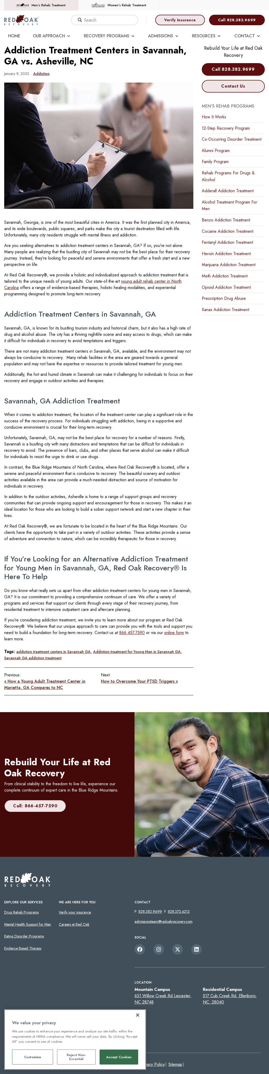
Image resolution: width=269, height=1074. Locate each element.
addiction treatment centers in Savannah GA (53, 651)
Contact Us (233, 86)
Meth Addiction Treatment (224, 276)
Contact (244, 36)
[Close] (137, 1015)
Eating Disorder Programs (24, 936)
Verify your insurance (75, 912)
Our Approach (49, 36)
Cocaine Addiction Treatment (227, 231)
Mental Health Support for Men (27, 924)
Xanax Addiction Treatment (225, 310)
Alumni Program (216, 151)
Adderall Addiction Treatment (228, 191)
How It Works (214, 117)
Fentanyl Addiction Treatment (227, 242)
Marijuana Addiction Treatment (228, 265)
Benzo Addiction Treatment (226, 220)
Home (14, 36)
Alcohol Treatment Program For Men (229, 205)
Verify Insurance (180, 20)
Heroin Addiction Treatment (226, 254)
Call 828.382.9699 (237, 20)
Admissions (160, 36)
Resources (203, 36)
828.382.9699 (150, 911)
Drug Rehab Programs (21, 912)
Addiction (41, 73)
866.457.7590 (132, 633)
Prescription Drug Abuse (224, 298)
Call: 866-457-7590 (35, 806)
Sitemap (175, 1064)
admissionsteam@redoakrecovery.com (163, 921)
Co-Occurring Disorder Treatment (231, 139)
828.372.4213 (179, 911)
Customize (32, 1057)
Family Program (215, 162)
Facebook (139, 949)
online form (174, 633)
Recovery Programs (106, 36)
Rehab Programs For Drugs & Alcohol (228, 176)
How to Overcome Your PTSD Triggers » (139, 681)
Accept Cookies (119, 1057)
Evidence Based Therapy (23, 948)
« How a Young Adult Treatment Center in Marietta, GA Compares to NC (44, 684)
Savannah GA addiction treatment (32, 658)
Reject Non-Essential (76, 1057)
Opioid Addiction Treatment (226, 287)
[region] (75, 1039)
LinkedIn (196, 949)
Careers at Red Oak (74, 924)
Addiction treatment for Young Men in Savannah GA (137, 651)
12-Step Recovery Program (226, 128)
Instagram (158, 949)
